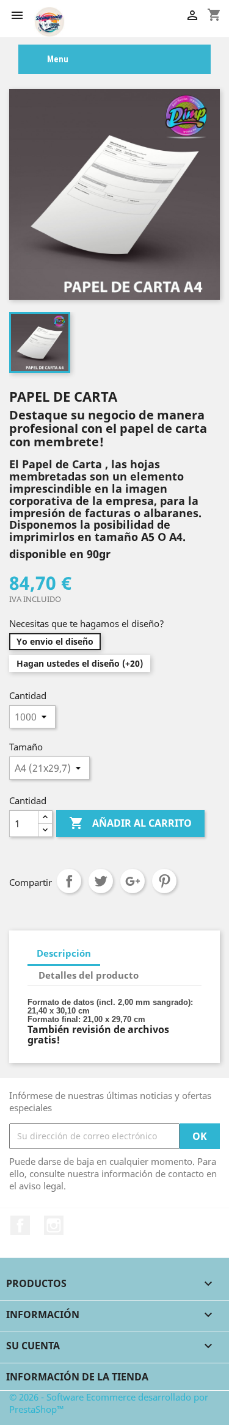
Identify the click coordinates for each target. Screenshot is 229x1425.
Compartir (69, 881)
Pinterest (164, 881)
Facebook (20, 1225)
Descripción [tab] (64, 953)
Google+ (132, 881)
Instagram (54, 1225)
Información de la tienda (77, 1376)
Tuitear (101, 881)
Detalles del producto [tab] (88, 975)
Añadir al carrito (130, 823)
